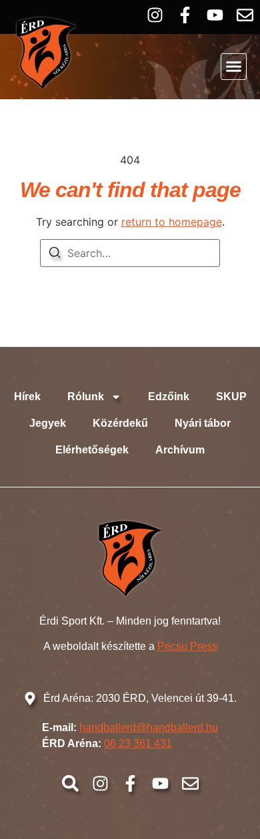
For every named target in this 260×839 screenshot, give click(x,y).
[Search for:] (130, 253)
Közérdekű (120, 423)
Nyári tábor (203, 423)
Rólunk (85, 396)
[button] (234, 66)
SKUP (231, 396)
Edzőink (168, 396)
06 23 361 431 (138, 743)
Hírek (27, 396)
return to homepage (171, 221)
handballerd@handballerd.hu (148, 727)
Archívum (180, 449)
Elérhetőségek (92, 449)
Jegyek (47, 423)
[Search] (54, 254)
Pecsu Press (187, 646)
